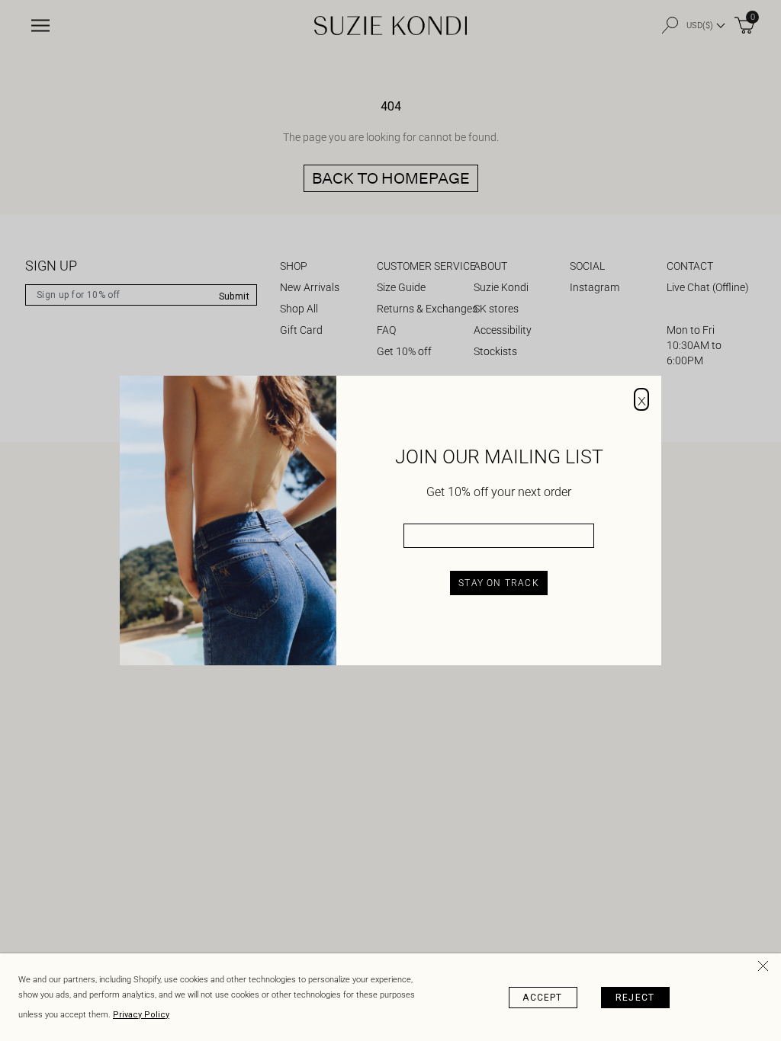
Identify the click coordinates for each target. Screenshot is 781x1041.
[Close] (765, 968)
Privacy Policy (141, 1015)
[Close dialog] (641, 399)
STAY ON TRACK (498, 583)
